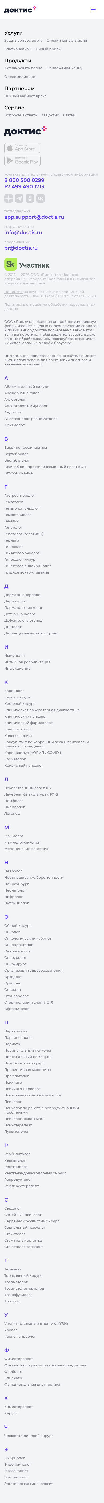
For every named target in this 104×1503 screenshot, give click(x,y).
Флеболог (13, 1372)
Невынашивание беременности (33, 878)
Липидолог (14, 807)
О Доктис (50, 115)
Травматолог (16, 1282)
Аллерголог (15, 399)
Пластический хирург (24, 1063)
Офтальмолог (16, 1009)
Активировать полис (23, 68)
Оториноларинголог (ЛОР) (28, 1002)
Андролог (13, 412)
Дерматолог (15, 601)
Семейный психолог (23, 1215)
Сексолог (12, 1208)
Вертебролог (16, 454)
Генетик (11, 521)
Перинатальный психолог (28, 1050)
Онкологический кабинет (27, 938)
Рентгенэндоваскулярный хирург (35, 1173)
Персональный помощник (28, 1057)
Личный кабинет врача (25, 96)
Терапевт (12, 1269)
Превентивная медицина (27, 1070)
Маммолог (13, 836)
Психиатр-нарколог (22, 1089)
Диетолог (13, 627)
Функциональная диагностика (32, 1384)
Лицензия (13, 292)
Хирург (10, 1413)
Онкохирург (15, 964)
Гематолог (13, 502)
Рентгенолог (15, 1167)
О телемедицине (19, 77)
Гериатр (11, 540)
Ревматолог (15, 1160)
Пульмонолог (16, 1132)
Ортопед (12, 983)
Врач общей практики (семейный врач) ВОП (45, 467)
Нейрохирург (16, 884)
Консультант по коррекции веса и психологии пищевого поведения (46, 744)
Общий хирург (17, 926)
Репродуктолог (18, 1180)
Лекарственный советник (27, 788)
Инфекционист (18, 668)
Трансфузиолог (18, 1295)
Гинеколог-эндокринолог (27, 566)
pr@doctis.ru (21, 248)
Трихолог (12, 1301)
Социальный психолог (24, 1228)
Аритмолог (14, 425)
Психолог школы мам (24, 1119)
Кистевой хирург (19, 704)
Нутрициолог (16, 903)
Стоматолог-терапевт (23, 1247)
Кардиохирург (17, 697)
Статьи (69, 115)
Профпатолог (16, 1076)
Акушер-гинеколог (21, 393)
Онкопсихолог (17, 951)
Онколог (12, 932)
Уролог (10, 1330)
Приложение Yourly (64, 68)
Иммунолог (14, 656)
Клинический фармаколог (28, 723)
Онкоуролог (15, 958)
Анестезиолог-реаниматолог (30, 419)
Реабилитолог (17, 1154)
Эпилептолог (16, 1477)
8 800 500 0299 (24, 180)
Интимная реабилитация (27, 662)
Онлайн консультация (67, 40)
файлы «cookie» (18, 326)
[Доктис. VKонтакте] (40, 198)
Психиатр (13, 1082)
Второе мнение (18, 473)
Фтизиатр (13, 1378)
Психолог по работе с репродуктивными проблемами (41, 1110)
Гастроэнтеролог (19, 496)
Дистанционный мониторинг (31, 633)
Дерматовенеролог (22, 595)
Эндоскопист (16, 1471)
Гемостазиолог (17, 515)
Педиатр (12, 1044)
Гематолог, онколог (21, 508)
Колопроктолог (18, 729)
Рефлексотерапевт (21, 1186)
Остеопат (12, 990)
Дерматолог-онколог (23, 608)
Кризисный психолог (23, 766)
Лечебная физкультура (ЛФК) (31, 794)
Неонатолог (15, 890)
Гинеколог (13, 547)
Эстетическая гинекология (28, 1484)
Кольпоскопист (18, 736)
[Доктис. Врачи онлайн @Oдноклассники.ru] (30, 198)
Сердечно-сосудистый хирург (31, 1221)
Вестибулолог (17, 460)
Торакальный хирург (23, 1276)
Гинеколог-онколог (21, 553)
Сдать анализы (17, 49)
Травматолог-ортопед (24, 1288)
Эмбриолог (14, 1458)
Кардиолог (14, 691)
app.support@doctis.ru (34, 217)
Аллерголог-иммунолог (26, 406)
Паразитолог (16, 1031)
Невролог (13, 871)
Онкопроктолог (18, 945)
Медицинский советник (26, 849)
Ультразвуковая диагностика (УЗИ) (36, 1324)
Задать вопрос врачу (23, 40)
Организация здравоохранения (33, 970)
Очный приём (48, 49)
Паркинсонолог (18, 1038)
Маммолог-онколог (22, 842)
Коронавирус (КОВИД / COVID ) (32, 753)
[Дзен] (8, 198)
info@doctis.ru (23, 232)
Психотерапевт (18, 1125)
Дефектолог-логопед (23, 620)
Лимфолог (13, 801)
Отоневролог (16, 996)
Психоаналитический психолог (33, 1095)
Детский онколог (19, 614)
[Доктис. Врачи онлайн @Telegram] (19, 198)
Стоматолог (14, 1234)
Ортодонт (13, 977)
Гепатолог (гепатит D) (23, 534)
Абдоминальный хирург (26, 387)
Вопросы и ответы (21, 115)
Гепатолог (13, 528)
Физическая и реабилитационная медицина (45, 1365)
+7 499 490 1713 (24, 187)
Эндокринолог (17, 1464)
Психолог (13, 1102)
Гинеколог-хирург (20, 560)
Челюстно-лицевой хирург (28, 1436)
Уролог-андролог (20, 1336)
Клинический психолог (25, 716)
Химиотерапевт (18, 1407)
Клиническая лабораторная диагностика (41, 710)
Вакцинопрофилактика (25, 448)
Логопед (12, 814)
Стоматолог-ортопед (23, 1240)
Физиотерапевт (18, 1359)
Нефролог (13, 897)
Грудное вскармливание (26, 572)
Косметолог (15, 759)
